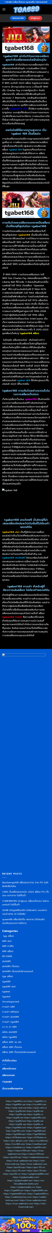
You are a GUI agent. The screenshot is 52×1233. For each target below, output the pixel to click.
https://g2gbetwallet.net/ (20, 1180)
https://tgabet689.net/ (15, 1193)
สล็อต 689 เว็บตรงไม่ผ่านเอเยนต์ (19, 1052)
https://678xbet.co (37, 1137)
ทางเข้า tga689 (10, 1022)
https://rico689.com (36, 1104)
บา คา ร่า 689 (9, 1027)
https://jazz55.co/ (12, 1173)
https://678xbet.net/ (16, 1137)
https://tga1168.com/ (16, 1127)
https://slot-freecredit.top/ (32, 1205)
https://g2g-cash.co (37, 1107)
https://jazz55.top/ (16, 1167)
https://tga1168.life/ (36, 1134)
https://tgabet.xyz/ (36, 1127)
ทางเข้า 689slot (10, 1012)
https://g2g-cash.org (15, 1107)
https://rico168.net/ (38, 1140)
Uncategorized (10, 1001)
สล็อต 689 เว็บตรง (12, 1047)
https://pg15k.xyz (17, 1114)
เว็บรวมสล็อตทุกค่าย (12, 1088)
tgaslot (6, 996)
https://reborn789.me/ (33, 1154)
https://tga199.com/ (36, 1147)
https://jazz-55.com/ (16, 1170)
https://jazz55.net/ (12, 1157)
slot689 (6, 961)
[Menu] (4, 9)
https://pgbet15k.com (35, 1117)
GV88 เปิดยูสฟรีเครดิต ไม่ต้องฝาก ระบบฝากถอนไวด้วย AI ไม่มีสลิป (24, 912)
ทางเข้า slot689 (10, 1017)
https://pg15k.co (35, 1114)
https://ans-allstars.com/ (16, 1140)
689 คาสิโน (8, 946)
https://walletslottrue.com (36, 1157)
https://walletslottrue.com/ (18, 1197)
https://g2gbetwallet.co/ (23, 1187)
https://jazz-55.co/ (35, 1167)
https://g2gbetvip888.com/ (35, 1173)
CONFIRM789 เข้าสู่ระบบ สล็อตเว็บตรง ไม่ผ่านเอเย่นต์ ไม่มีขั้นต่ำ (25, 903)
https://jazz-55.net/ (37, 1170)
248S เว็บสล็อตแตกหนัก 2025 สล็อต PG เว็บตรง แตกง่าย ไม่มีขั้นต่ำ (25, 893)
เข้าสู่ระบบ (31, 1212)
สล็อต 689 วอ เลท (11, 1042)
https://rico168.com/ (15, 1144)
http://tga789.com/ (16, 1130)
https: (39, 1187)
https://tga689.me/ (14, 1190)
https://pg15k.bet (17, 1111)
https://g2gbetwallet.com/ (26, 1177)
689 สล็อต (7, 951)
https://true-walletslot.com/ (20, 1203)
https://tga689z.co (36, 1101)
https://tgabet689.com (36, 1190)
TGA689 (7, 1082)
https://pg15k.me (35, 1111)
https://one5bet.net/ (36, 1144)
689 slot (7, 941)
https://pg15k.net (15, 1117)
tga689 (6, 981)
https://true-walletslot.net (19, 1160)
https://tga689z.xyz (16, 1104)
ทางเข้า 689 (8, 1007)
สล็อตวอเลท (8, 1075)
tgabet (6, 991)
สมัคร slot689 (9, 1032)
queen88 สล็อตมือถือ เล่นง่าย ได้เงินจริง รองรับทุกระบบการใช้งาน (23, 921)
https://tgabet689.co (38, 1193)
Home (9, 1212)
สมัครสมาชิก (19, 1212)
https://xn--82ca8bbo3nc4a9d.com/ (29, 1182)
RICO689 (7, 956)
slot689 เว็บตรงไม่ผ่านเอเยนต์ (17, 971)
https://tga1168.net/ (36, 1130)
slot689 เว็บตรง (10, 966)
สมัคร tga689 (9, 1037)
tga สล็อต (8, 936)
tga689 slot (9, 986)
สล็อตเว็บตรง (9, 1068)
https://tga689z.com (16, 1101)
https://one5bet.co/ (16, 1147)
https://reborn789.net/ (19, 1150)
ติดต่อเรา (42, 1212)
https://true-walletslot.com (33, 1164)
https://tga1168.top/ (16, 1134)
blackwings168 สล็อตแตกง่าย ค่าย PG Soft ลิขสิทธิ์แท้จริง (25, 884)
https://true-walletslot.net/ (33, 1200)
